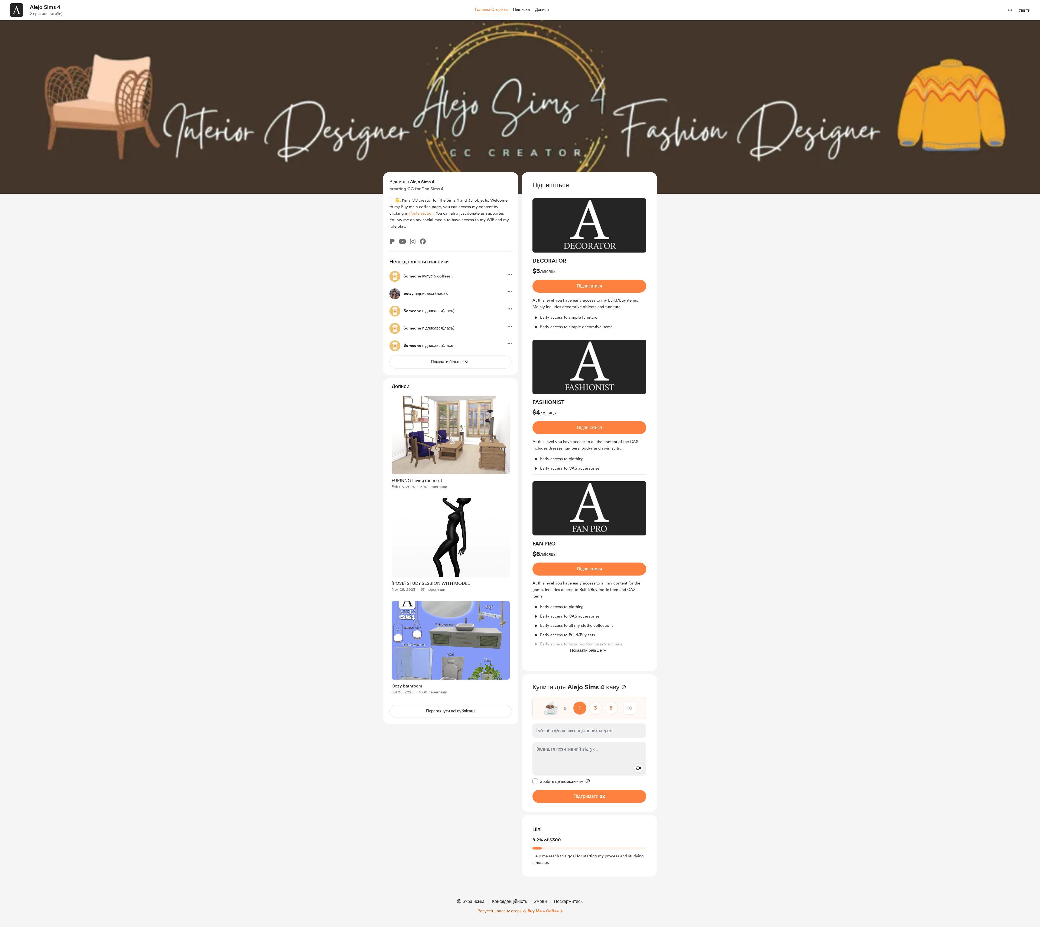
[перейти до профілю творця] (16, 10)
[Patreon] (392, 241)
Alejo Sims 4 (45, 7)
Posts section (421, 213)
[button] (491, 9)
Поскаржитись (568, 901)
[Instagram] (412, 241)
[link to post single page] (450, 443)
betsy (409, 293)
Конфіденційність (509, 901)
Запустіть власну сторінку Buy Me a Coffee (518, 911)
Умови (540, 901)
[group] (589, 265)
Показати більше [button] (586, 650)
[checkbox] (557, 781)
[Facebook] (423, 241)
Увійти (1024, 10)
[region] (589, 421)
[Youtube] (402, 241)
